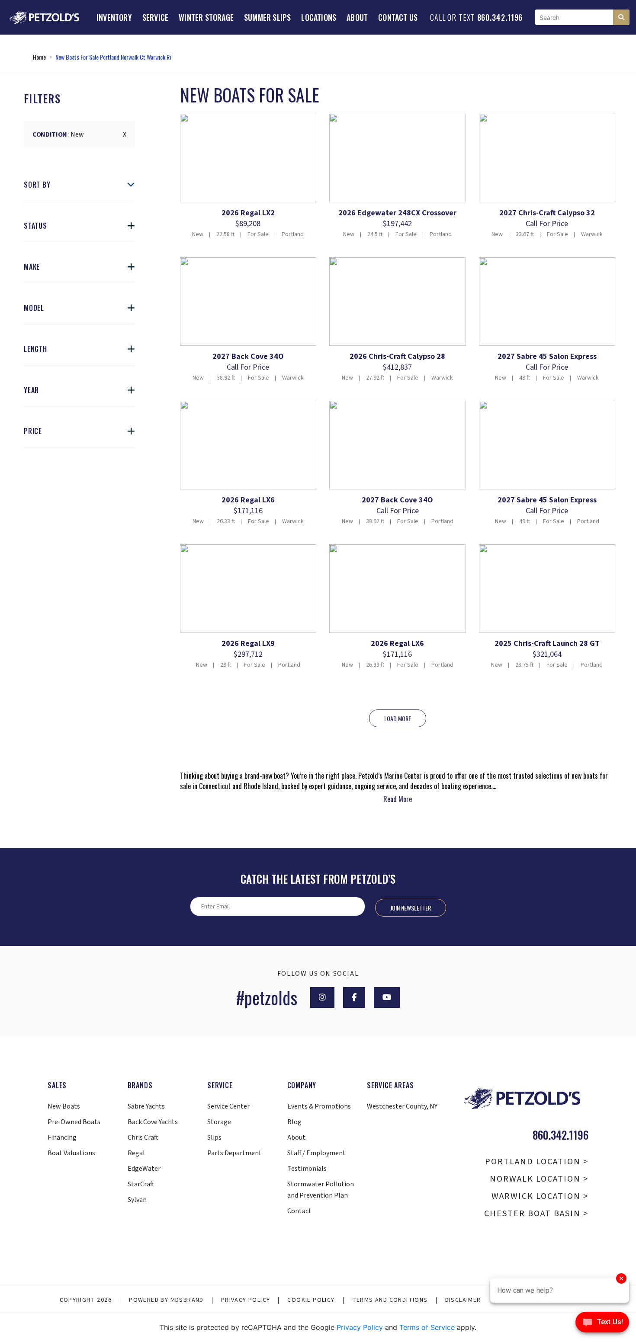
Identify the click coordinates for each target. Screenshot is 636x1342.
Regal (136, 1153)
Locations (318, 17)
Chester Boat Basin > (536, 1214)
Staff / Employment (316, 1153)
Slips (214, 1137)
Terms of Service (427, 1327)
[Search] (621, 17)
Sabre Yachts (146, 1106)
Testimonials (307, 1168)
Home (39, 56)
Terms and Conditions (390, 1300)
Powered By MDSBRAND (166, 1300)
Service (155, 17)
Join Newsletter (410, 907)
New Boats (64, 1106)
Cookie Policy (310, 1300)
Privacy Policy (245, 1300)
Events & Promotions (319, 1106)
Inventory (114, 17)
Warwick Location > (539, 1196)
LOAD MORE (397, 718)
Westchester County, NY (402, 1106)
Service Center (228, 1106)
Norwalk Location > (539, 1179)
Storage (219, 1122)
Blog (294, 1122)
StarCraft (141, 1184)
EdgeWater (144, 1168)
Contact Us (398, 17)
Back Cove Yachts (153, 1122)
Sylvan (137, 1200)
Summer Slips (267, 17)
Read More (397, 799)
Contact (299, 1211)
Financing (62, 1137)
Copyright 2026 (86, 1300)
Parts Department (234, 1153)
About (357, 17)
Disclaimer (463, 1300)
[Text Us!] (602, 1324)
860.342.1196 (500, 17)
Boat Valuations (71, 1153)
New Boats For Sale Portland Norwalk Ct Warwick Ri (113, 56)
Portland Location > (536, 1162)
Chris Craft (143, 1137)
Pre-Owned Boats (74, 1122)
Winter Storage (206, 17)
